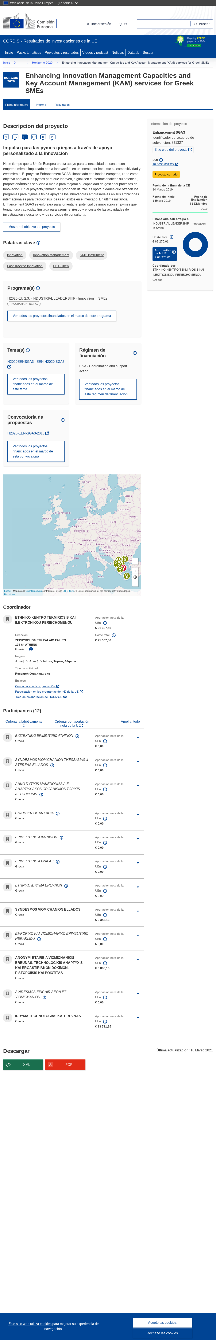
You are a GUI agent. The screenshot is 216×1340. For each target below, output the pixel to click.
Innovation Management (51, 255)
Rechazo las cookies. (163, 1333)
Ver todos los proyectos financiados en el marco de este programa (62, 316)
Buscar (148, 52)
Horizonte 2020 (42, 62)
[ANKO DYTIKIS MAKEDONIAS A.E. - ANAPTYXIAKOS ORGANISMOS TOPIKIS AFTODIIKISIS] (119, 564)
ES (24, 137)
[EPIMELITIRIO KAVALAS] (125, 558)
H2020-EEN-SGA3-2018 (28, 433)
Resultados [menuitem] (62, 104)
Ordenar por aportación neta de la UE (72, 723)
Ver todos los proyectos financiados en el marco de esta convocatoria (33, 451)
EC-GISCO (68, 590)
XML (26, 1064)
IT (43, 137)
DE (6, 137)
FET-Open (61, 266)
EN (15, 137)
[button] (123, 24)
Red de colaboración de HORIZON (52, 697)
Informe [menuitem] (41, 104)
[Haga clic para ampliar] (138, 737)
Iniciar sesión (101, 24)
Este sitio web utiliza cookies (30, 1324)
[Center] (135, 577)
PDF (68, 1064)
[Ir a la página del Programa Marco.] (11, 80)
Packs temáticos (29, 52)
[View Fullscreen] (135, 561)
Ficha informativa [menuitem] (16, 104)
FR (34, 137)
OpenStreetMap (34, 590)
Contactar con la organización (52, 686)
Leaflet (7, 590)
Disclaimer (9, 594)
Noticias (118, 52)
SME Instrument (92, 255)
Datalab (133, 52)
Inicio (9, 52)
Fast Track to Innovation (25, 266)
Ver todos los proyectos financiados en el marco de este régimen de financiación (106, 389)
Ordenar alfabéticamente (23, 721)
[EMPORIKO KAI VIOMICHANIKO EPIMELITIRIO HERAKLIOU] (126, 576)
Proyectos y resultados (62, 52)
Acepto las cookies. (162, 1322)
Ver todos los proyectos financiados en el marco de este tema (33, 384)
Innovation (15, 255)
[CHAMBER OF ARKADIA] (120, 569)
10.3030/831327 (163, 164)
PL (52, 137)
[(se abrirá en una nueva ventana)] (37, 21)
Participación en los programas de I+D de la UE (52, 691)
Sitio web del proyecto (174, 149)
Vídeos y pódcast (95, 52)
